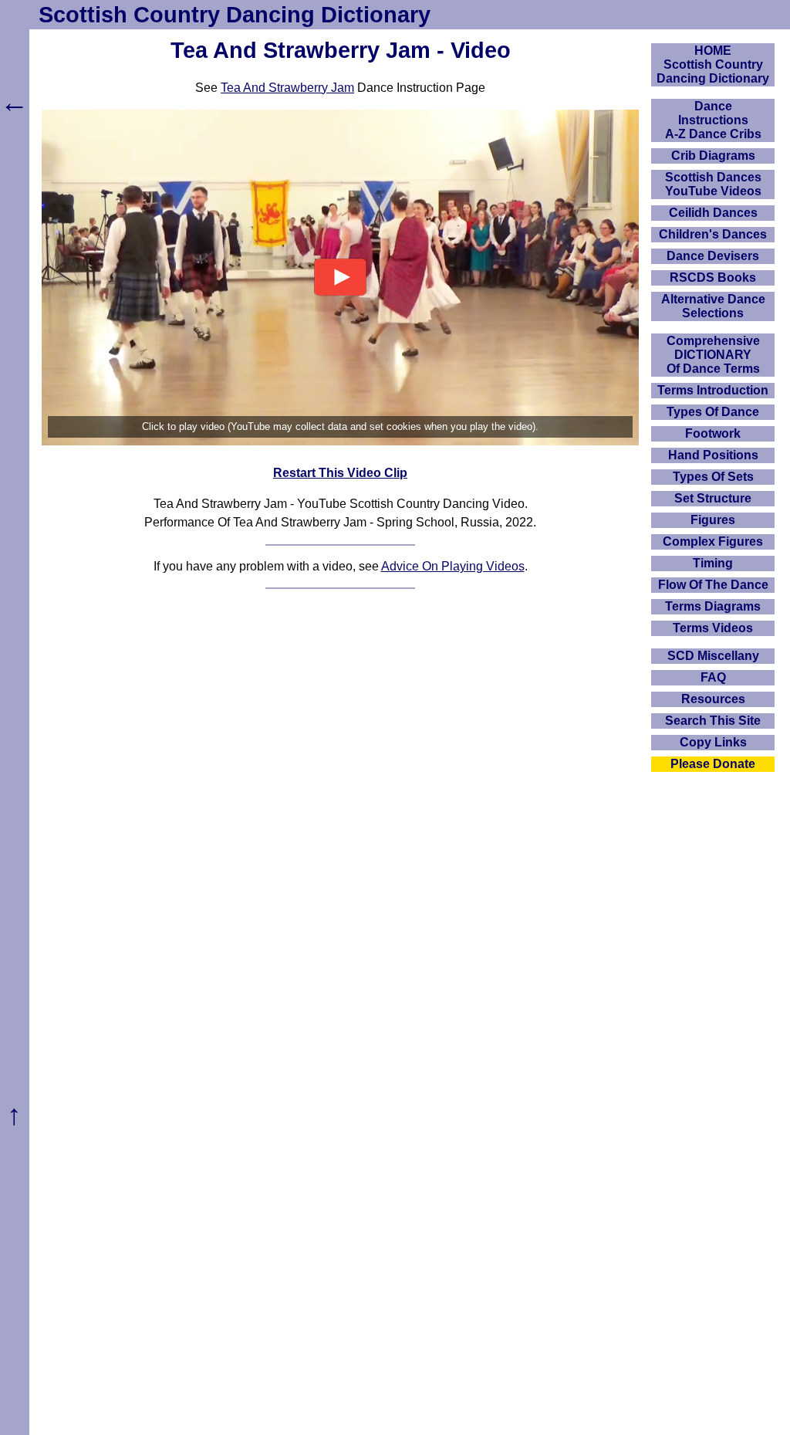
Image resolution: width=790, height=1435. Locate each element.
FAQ (713, 677)
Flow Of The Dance (713, 584)
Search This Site (713, 720)
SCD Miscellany (713, 655)
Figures (712, 519)
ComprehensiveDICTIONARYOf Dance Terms (713, 354)
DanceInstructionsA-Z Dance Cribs (713, 120)
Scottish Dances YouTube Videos (713, 184)
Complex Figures (713, 541)
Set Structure (712, 498)
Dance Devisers (713, 255)
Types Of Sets (713, 476)
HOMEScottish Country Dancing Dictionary (713, 64)
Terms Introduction (712, 390)
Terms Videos (713, 628)
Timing (713, 563)
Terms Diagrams (713, 606)
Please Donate (712, 763)
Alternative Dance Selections (713, 306)
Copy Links (713, 742)
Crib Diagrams (713, 155)
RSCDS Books (713, 277)
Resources (713, 699)
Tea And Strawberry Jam (287, 87)
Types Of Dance (713, 411)
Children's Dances (713, 234)
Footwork (713, 433)
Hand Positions (713, 455)
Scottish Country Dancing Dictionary (234, 14)
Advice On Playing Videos (453, 566)
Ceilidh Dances (713, 212)
